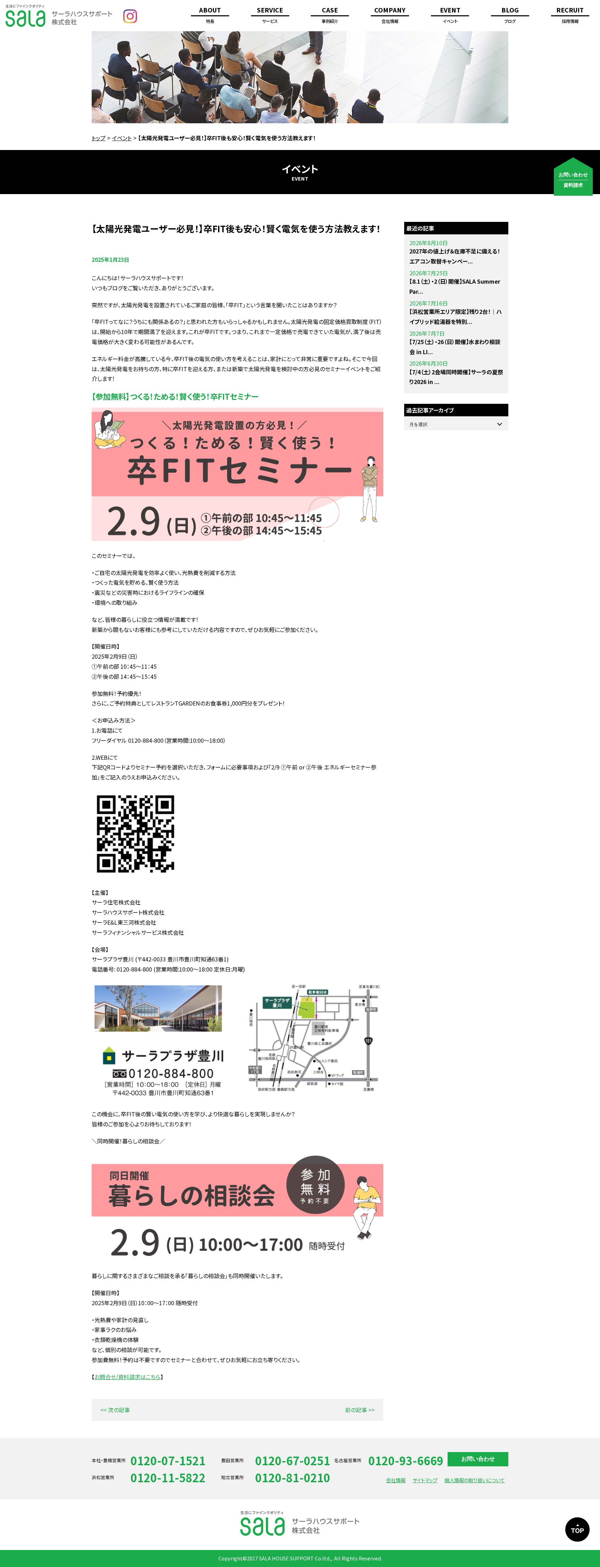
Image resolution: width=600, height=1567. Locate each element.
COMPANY (390, 15)
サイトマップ (425, 1480)
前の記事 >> (360, 1410)
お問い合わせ (478, 1459)
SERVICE (270, 15)
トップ (99, 138)
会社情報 (396, 1480)
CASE (330, 15)
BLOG (510, 15)
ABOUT (210, 15)
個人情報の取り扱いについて (474, 1480)
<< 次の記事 (115, 1410)
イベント (122, 138)
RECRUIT (570, 15)
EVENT (450, 15)
